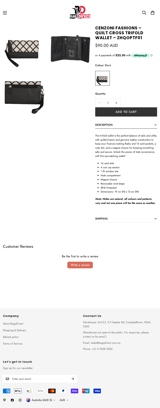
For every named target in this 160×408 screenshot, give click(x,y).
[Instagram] (20, 400)
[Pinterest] (4, 400)
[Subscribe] (72, 379)
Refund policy (11, 337)
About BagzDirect (13, 324)
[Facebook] (12, 400)
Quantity (100, 94)
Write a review (80, 265)
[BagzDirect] (80, 12)
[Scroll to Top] (152, 386)
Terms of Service (12, 344)
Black (102, 78)
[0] (152, 12)
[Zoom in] (38, 33)
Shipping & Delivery (14, 330)
